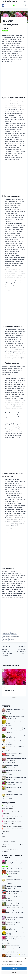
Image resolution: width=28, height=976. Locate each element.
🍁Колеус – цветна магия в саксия (13, 826)
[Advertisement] (14, 79)
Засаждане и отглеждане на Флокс (21, 650)
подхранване (15, 636)
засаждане (6, 633)
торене (5, 639)
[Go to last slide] (4, 682)
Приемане (14, 968)
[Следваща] (24, 682)
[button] (26, 958)
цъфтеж (11, 639)
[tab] (12, 697)
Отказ (14, 972)
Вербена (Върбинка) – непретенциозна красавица (7, 651)
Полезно (5, 30)
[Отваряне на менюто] (24, 1)
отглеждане (6, 636)
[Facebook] (3, 5)
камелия (13, 633)
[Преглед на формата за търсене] (14, 5)
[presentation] (14, 677)
